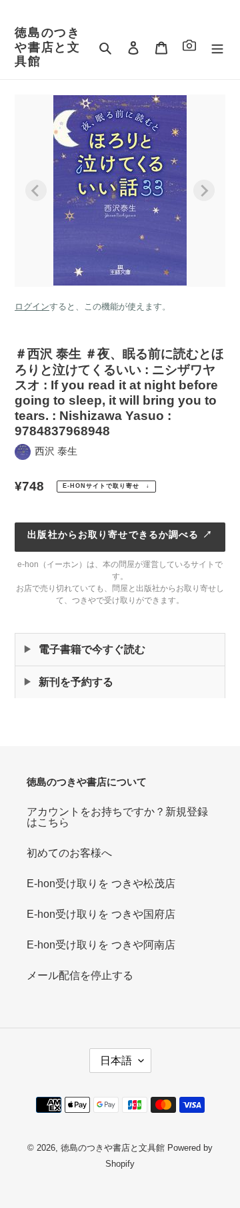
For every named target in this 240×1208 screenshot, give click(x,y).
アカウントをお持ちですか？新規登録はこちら (117, 817)
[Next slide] (204, 190)
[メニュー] (217, 47)
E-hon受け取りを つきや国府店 (101, 914)
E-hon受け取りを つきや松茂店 (101, 883)
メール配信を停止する (80, 975)
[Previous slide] (36, 190)
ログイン (32, 306)
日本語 (116, 1060)
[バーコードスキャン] (189, 47)
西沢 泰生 (56, 451)
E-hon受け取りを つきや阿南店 (101, 944)
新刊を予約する (76, 682)
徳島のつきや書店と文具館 (48, 47)
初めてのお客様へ (69, 853)
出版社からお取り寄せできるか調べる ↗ (119, 534)
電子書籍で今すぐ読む (92, 649)
